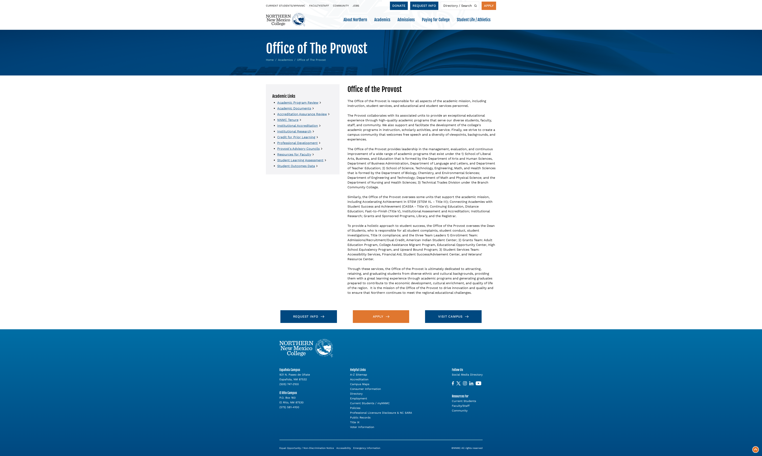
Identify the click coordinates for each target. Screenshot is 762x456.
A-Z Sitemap (358, 374)
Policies (355, 408)
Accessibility (343, 448)
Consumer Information (365, 388)
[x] (458, 383)
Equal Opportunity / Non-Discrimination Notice (306, 448)
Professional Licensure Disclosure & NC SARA (381, 412)
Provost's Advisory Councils (298, 149)
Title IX (354, 422)
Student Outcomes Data (296, 166)
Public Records (360, 417)
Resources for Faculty (294, 154)
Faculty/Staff (319, 5)
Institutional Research (294, 131)
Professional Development (297, 143)
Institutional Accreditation (297, 126)
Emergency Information (366, 448)
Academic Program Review (297, 102)
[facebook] (453, 383)
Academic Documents (294, 108)
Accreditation (359, 379)
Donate (398, 6)
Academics (285, 59)
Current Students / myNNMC (370, 403)
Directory (356, 393)
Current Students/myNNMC (285, 5)
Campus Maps (359, 384)
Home (270, 59)
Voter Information (362, 427)
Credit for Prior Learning (296, 137)
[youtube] (478, 383)
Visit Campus (450, 316)
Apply (489, 6)
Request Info (424, 6)
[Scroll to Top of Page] (755, 449)
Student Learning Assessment (300, 160)
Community (341, 5)
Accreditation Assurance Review (302, 114)
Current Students (464, 401)
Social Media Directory (467, 374)
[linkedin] (471, 383)
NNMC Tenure (287, 120)
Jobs (356, 5)
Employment (358, 398)
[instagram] (465, 383)
